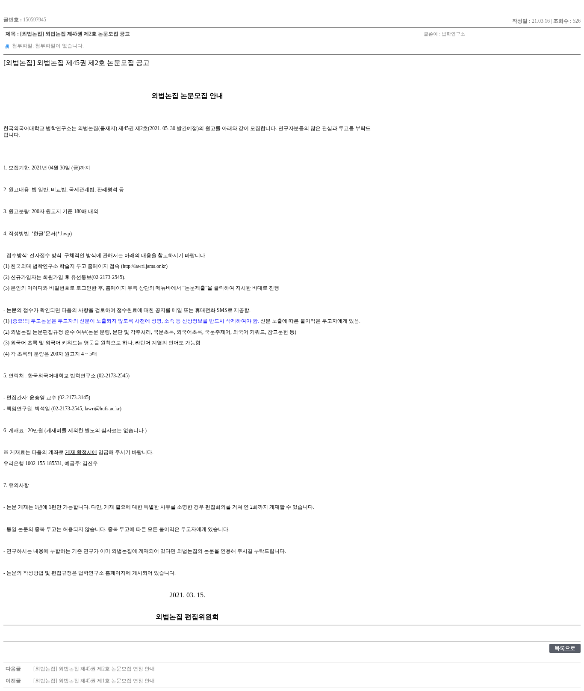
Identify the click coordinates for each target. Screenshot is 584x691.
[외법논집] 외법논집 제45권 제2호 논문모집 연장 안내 (94, 669)
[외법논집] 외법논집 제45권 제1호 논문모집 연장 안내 (94, 681)
